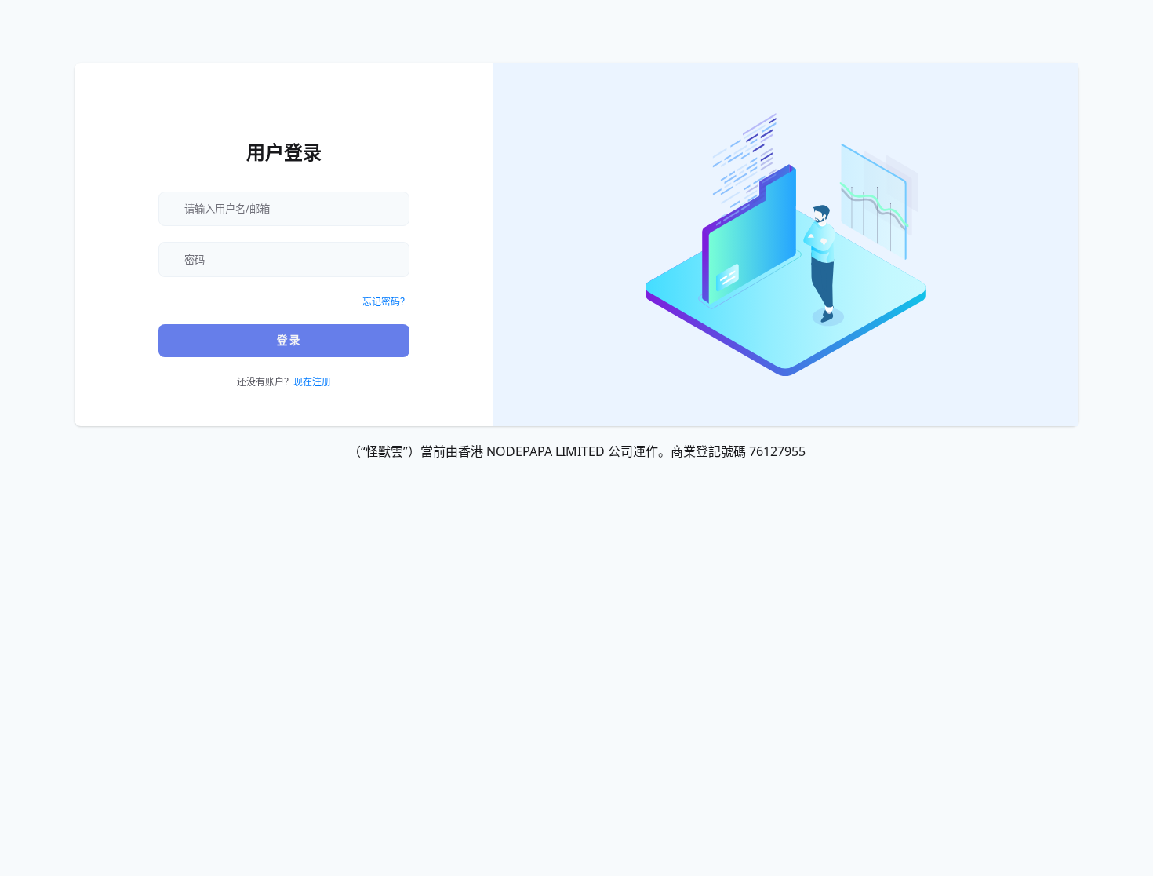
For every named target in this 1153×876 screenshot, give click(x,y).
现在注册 (312, 382)
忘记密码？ (385, 301)
